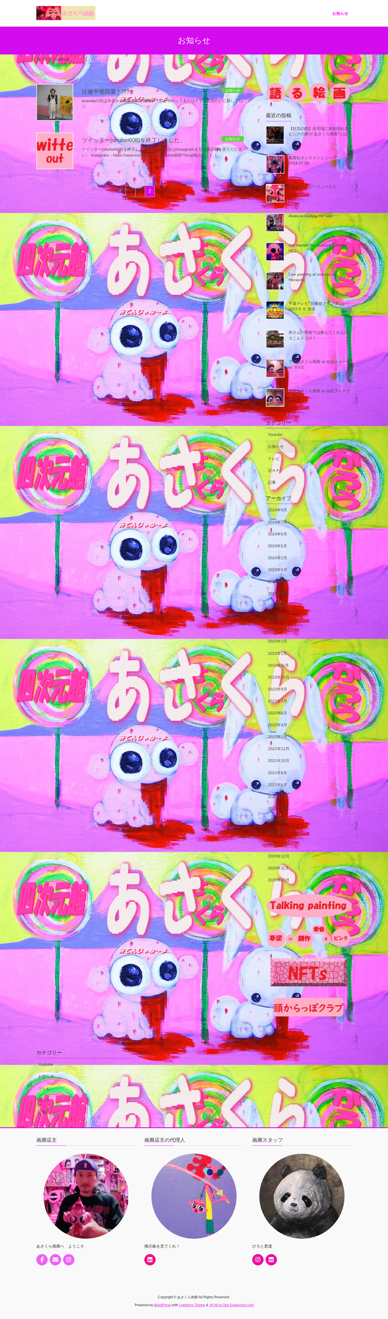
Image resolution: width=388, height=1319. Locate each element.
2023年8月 (277, 581)
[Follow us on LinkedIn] (150, 1259)
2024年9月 (277, 510)
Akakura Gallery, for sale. (311, 216)
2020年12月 (278, 856)
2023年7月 (277, 593)
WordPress (162, 1305)
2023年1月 (277, 653)
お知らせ (276, 446)
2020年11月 (278, 868)
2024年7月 (277, 522)
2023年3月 (277, 629)
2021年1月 (277, 844)
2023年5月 (277, 605)
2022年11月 (278, 665)
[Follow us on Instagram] (68, 1259)
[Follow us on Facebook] (42, 1259)
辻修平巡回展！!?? (106, 91)
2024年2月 (277, 558)
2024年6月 (277, 534)
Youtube (275, 434)
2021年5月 (277, 796)
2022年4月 (277, 725)
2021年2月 (277, 832)
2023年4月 (277, 617)
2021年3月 (277, 820)
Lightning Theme (192, 1305)
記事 (272, 482)
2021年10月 (278, 760)
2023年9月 (277, 569)
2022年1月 (277, 737)
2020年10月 (278, 880)
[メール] (55, 1259)
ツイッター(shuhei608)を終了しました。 (133, 140)
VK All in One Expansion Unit (231, 1305)
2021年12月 (278, 748)
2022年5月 (277, 713)
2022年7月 (277, 701)
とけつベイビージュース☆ (312, 186)
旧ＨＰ (274, 470)
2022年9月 (277, 689)
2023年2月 (277, 641)
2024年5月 (277, 546)
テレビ (274, 458)
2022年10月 (278, 677)
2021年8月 (277, 773)
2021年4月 (277, 808)
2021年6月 (277, 784)
